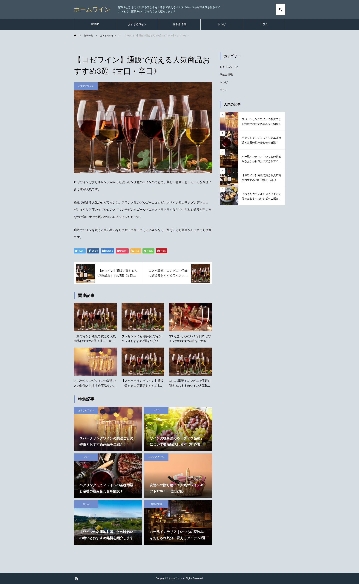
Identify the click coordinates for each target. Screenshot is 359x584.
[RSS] (77, 578)
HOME (95, 24)
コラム (264, 24)
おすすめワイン (137, 24)
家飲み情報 (179, 24)
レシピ (222, 24)
